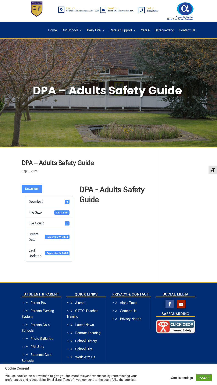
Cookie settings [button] (182, 378)
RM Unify (37, 347)
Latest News (84, 325)
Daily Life (94, 30)
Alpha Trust (128, 303)
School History (86, 341)
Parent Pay (38, 303)
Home (52, 30)
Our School (70, 30)
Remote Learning (87, 333)
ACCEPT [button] (204, 377)
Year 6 (145, 30)
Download (32, 188)
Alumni (80, 303)
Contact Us (187, 30)
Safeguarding (164, 30)
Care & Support (121, 30)
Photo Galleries (42, 339)
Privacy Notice (130, 319)
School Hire (84, 349)
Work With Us (85, 357)
